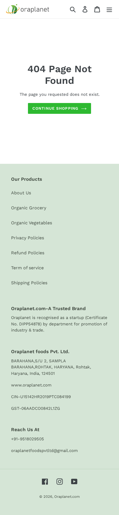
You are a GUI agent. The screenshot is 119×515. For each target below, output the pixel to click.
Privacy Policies (27, 237)
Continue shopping (55, 108)
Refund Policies (27, 252)
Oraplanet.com (67, 496)
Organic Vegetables (31, 222)
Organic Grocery (28, 207)
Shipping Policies (29, 282)
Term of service (27, 267)
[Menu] (109, 9)
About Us (21, 192)
